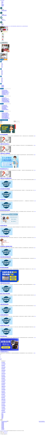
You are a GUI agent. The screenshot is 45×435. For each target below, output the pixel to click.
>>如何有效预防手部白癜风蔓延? (5, 93)
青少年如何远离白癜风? (4, 134)
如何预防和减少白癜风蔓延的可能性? (6, 246)
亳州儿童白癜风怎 (3, 396)
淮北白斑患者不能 (3, 363)
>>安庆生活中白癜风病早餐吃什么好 (5, 118)
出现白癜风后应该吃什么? (4, 351)
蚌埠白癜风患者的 (3, 405)
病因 (1, 79)
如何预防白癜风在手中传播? (4, 325)
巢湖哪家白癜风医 (3, 412)
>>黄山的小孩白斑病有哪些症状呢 (5, 115)
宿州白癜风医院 (3, 378)
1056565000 (4, 430)
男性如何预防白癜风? (3, 336)
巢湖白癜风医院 (3, 410)
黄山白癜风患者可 (3, 383)
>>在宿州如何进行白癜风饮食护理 (5, 113)
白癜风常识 (2, 5)
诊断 (1, 78)
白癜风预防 (2, 15)
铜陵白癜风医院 (3, 397)
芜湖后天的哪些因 (3, 367)
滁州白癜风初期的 (3, 376)
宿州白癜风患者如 (3, 379)
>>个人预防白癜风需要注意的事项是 (5, 101)
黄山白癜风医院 (3, 381)
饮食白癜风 (2, 424)
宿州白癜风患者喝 (3, 380)
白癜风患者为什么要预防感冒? (5, 153)
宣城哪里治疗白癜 (3, 386)
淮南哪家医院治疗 (3, 392)
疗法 (1, 3)
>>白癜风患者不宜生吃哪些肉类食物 (5, 92)
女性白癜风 (2, 426)
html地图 (2, 417)
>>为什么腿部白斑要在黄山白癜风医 (5, 114)
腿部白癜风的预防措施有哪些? (5, 210)
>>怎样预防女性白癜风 (3, 97)
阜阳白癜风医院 (3, 368)
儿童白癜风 (2, 428)
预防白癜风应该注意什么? (4, 168)
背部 (1, 72)
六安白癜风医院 (3, 407)
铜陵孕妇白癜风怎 (3, 399)
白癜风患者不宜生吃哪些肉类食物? (6, 178)
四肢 (1, 73)
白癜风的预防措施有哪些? (4, 304)
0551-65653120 (1, 430)
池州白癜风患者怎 (3, 389)
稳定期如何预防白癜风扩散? (4, 236)
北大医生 (2, 415)
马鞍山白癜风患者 (3, 402)
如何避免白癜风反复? (3, 225)
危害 (1, 82)
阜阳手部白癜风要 (3, 370)
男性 (1, 65)
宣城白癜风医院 (3, 384)
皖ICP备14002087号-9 (5, 431)
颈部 (1, 71)
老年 (1, 67)
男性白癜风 (2, 425)
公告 (4, 19)
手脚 (1, 74)
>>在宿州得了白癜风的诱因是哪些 (5, 116)
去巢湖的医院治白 (3, 411)
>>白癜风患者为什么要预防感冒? (5, 91)
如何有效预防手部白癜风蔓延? (5, 188)
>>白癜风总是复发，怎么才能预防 (5, 98)
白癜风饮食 (5, 15)
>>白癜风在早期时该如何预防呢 (4, 100)
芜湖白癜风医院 (3, 365)
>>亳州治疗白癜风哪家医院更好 (4, 117)
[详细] (34, 145)
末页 (0, 359)
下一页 (1, 358)
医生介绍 (2, 20)
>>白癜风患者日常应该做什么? (4, 106)
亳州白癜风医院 (3, 394)
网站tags (2, 418)
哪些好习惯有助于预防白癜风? (5, 293)
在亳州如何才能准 (3, 395)
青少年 (2, 64)
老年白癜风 (2, 429)
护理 (1, 81)
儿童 (1, 63)
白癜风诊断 (2, 422)
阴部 (1, 70)
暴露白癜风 (2, 427)
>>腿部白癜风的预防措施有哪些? (5, 94)
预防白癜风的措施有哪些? (4, 267)
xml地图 (2, 416)
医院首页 (2, 1)
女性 (1, 66)
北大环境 (5, 20)
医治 (1, 80)
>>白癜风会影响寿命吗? (4, 108)
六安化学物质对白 (3, 408)
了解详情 (2, 24)
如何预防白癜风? (3, 199)
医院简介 (2, 2)
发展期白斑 (2, 86)
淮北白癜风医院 (3, 362)
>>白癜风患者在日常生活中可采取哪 (5, 99)
